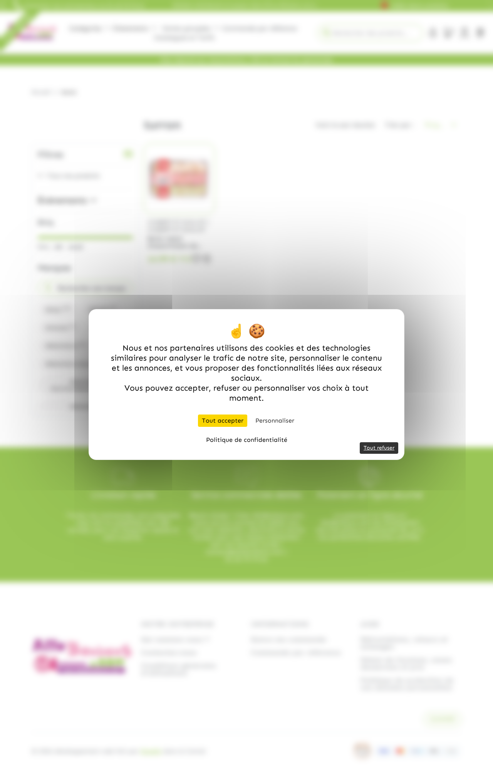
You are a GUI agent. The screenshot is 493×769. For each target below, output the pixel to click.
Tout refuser (379, 448)
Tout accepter (222, 420)
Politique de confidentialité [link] (246, 439)
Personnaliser (274, 420)
